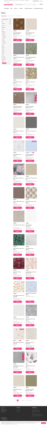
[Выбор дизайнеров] (10, 19)
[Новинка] (10, 23)
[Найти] (34, 4)
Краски (15, 8)
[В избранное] (23, 40)
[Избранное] (36, 4)
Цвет (2, 29)
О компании (6, 0)
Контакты (7, 1)
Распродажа (6, 8)
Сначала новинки (4, 15)
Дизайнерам (27, 0)
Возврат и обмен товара (36, 411)
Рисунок (3, 31)
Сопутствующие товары (38, 8)
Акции (16, 0)
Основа (3, 25)
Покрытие (3, 27)
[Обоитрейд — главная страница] (8, 4)
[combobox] (24, 4)
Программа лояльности (36, 410)
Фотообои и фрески (28, 8)
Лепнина (21, 8)
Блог (5, 1)
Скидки (19, 0)
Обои (11, 8)
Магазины (22, 0)
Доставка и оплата (11, 0)
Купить (17, 40)
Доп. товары (3, 411)
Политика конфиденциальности (37, 414)
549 (22, 400)
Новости (18, 410)
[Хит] (10, 21)
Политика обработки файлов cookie (37, 415)
